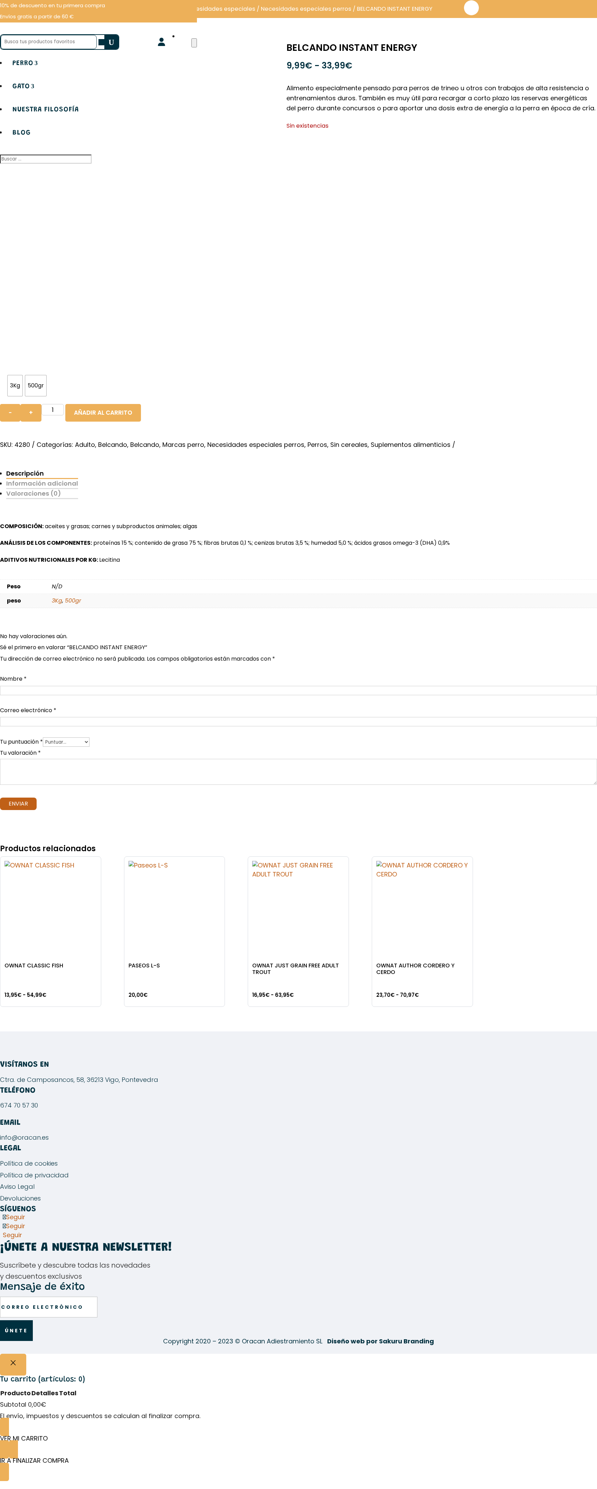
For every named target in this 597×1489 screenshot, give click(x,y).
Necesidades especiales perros (306, 9)
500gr (73, 601)
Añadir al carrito (103, 412)
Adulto (85, 444)
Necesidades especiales (220, 9)
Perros (317, 444)
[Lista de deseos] (184, 36)
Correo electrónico (28, 710)
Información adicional (42, 483)
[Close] (13, 1364)
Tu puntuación (21, 742)
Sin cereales (349, 444)
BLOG (21, 132)
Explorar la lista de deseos (217, 887)
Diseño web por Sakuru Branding (380, 1341)
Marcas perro (183, 444)
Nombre (13, 679)
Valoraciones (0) (33, 493)
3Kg (57, 601)
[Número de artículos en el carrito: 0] (194, 42)
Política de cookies (29, 1163)
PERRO (23, 63)
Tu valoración (20, 753)
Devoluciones (20, 1198)
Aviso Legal (17, 1186)
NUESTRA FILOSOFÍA (45, 109)
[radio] (15, 385)
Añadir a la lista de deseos (471, 8)
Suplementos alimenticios (411, 444)
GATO (21, 86)
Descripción (25, 473)
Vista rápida (93, 868)
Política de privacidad (34, 1175)
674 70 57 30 (19, 1105)
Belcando (112, 444)
